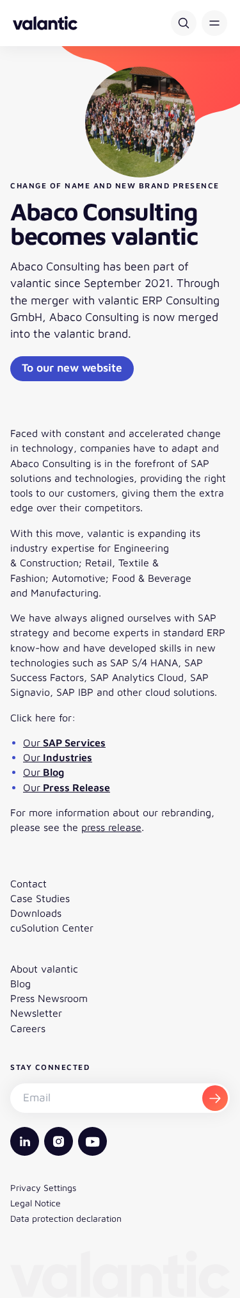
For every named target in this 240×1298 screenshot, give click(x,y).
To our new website (72, 367)
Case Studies (40, 898)
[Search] (183, 23)
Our (64, 742)
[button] (214, 23)
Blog (20, 983)
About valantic (44, 968)
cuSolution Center (51, 927)
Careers (27, 1028)
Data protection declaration (66, 1218)
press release (111, 827)
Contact (28, 883)
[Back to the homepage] (45, 23)
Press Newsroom (49, 998)
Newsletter (36, 1013)
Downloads (35, 913)
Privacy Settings (43, 1187)
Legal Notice (35, 1202)
